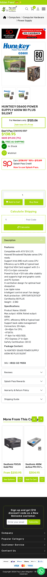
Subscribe (34, 522)
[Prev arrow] (34, 419)
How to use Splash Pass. (26, 167)
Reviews (8, 372)
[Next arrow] (40, 419)
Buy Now (34, 202)
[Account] (38, 9)
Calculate (25, 227)
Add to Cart (14, 202)
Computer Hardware (33, 17)
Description (10, 240)
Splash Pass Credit (22, 163)
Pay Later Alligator (25, 572)
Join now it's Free (23, 124)
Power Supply (25, 20)
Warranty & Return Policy (16, 390)
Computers (14, 17)
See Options (9, 479)
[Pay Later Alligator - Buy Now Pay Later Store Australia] (9, 9)
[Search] (26, 9)
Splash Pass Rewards (14, 381)
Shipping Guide (11, 399)
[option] (23, 64)
